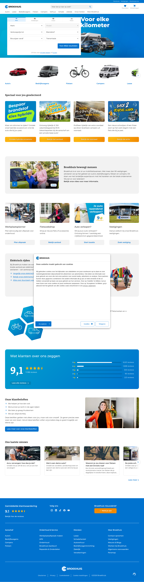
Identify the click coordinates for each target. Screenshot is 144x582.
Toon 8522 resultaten (68, 46)
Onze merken (80, 12)
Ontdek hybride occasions (20, 139)
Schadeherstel (80, 539)
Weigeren (102, 324)
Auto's (7, 84)
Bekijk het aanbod (55, 139)
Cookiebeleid (64, 575)
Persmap (112, 553)
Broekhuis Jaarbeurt (48, 546)
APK (41, 539)
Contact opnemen (116, 536)
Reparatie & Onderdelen (49, 549)
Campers (100, 84)
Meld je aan (107, 511)
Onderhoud (44, 543)
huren (55, 53)
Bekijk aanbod (54, 242)
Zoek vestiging (124, 242)
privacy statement (89, 286)
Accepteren (43, 324)
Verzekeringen (80, 553)
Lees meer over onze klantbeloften (22, 429)
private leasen (45, 53)
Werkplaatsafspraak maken (51, 536)
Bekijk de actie (123, 139)
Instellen (86, 324)
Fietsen (69, 84)
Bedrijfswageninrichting (84, 546)
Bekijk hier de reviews (14, 516)
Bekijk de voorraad (89, 139)
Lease (129, 84)
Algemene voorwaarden (118, 549)
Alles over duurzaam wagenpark (27, 280)
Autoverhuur (79, 543)
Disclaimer (42, 575)
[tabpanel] (44, 38)
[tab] (16, 19)
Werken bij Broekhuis (117, 546)
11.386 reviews (31, 372)
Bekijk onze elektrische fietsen (26, 277)
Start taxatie (89, 242)
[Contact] (134, 574)
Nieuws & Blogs (114, 543)
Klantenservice (134, 1)
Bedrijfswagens (42, 84)
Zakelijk (77, 549)
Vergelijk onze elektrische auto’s (26, 274)
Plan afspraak (20, 242)
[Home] (13, 6)
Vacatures (116, 1)
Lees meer (132, 480)
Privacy (52, 575)
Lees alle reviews (19, 383)
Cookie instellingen (80, 575)
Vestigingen (124, 1)
